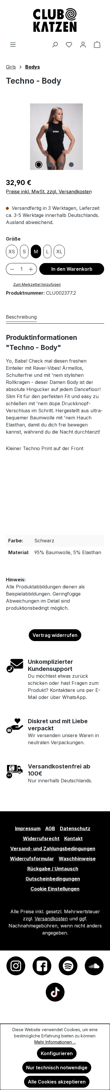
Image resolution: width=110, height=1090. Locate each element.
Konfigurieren (57, 1053)
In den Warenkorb (71, 269)
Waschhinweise (77, 859)
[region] (55, 136)
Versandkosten (51, 919)
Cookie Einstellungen (55, 889)
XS (12, 251)
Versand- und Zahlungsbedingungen (52, 848)
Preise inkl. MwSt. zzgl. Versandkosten (49, 191)
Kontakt (73, 838)
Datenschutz (75, 828)
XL (59, 251)
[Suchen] (55, 44)
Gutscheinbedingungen (53, 879)
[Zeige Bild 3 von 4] (60, 164)
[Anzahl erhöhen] (31, 269)
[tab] (21, 317)
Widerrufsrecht (41, 838)
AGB (50, 828)
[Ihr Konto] (83, 44)
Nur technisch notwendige (56, 1067)
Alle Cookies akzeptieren (57, 1082)
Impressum (27, 828)
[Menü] (13, 44)
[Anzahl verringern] (12, 269)
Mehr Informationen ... (55, 1041)
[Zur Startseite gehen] (55, 20)
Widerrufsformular (32, 859)
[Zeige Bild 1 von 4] (38, 164)
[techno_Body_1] (56, 136)
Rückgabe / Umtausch (52, 869)
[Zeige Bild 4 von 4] (71, 164)
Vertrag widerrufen (55, 635)
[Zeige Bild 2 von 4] (49, 164)
